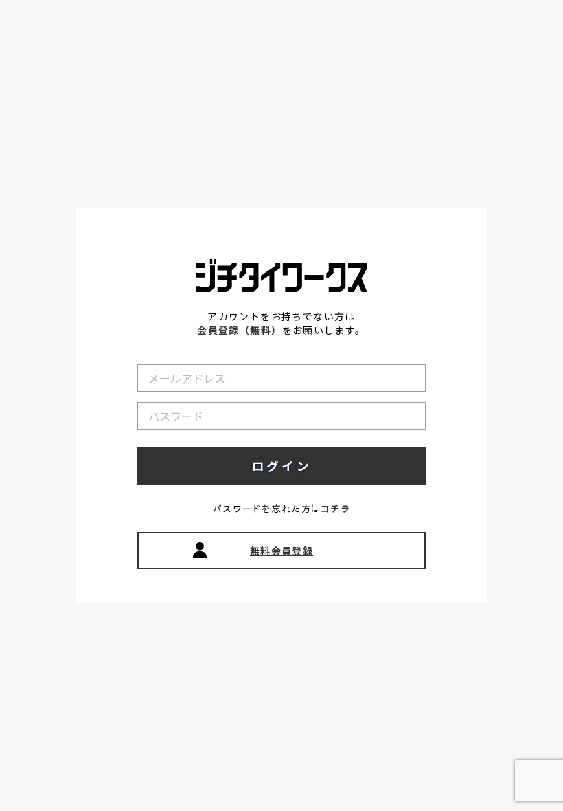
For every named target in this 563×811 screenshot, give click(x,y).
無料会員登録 (281, 550)
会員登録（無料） (239, 330)
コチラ (335, 508)
